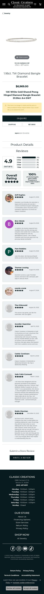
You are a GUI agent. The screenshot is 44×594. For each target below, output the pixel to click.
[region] (22, 40)
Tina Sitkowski (21, 305)
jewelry (7, 13)
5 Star (19, 157)
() (38, 157)
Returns (32, 124)
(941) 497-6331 (22, 65)
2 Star (19, 165)
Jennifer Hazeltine (23, 324)
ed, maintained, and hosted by (29, 557)
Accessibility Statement (26, 559)
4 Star (19, 160)
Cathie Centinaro (22, 354)
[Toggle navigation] (4, 4)
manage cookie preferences (23, 583)
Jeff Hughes (20, 195)
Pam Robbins (20, 249)
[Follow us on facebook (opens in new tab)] (12, 548)
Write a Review (22, 457)
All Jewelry (22, 538)
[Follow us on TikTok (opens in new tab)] (31, 548)
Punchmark (14, 559)
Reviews (22, 151)
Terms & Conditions (11, 575)
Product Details (22, 144)
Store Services (22, 522)
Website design (15, 557)
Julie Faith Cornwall (23, 374)
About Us (22, 517)
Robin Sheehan (21, 411)
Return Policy (22, 525)
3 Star (19, 162)
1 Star (19, 167)
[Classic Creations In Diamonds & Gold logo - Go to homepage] (22, 4)
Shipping (12, 124)
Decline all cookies (14, 588)
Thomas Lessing (22, 268)
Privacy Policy (22, 528)
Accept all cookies (30, 588)
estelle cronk (20, 288)
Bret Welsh (19, 221)
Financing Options (22, 520)
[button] (9, 4)
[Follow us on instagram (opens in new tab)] (18, 548)
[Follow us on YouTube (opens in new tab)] (25, 548)
